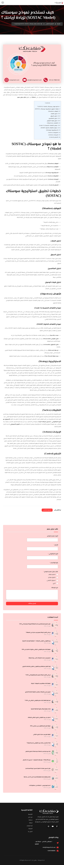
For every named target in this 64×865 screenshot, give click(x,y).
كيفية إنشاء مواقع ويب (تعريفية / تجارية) (40, 683)
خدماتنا (30, 820)
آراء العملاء (29, 826)
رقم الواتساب (54, 563)
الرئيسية (30, 814)
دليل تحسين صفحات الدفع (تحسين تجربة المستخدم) (38, 768)
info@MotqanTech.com (49, 847)
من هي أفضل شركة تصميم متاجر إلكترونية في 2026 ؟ (37, 675)
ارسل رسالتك (32, 603)
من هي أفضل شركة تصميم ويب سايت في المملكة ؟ (38, 632)
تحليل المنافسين (54, 118)
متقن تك (34, 860)
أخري (54, 583)
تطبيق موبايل (52, 577)
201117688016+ (51, 851)
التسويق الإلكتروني (47, 510)
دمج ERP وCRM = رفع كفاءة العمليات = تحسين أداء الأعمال (36, 760)
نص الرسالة (55, 587)
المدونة (30, 829)
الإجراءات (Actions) (54, 135)
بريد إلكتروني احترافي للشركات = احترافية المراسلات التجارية (36, 641)
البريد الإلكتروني (53, 554)
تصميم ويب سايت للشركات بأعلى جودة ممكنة (39, 658)
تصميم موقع (52, 575)
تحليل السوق (55, 116)
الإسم (56, 545)
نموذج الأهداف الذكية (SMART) (50, 128)
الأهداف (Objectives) (53, 123)
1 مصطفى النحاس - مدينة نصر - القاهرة (43, 843)
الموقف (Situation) (54, 111)
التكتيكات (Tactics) (54, 133)
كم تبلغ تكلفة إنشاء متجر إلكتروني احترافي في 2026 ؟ (37, 700)
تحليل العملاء (55, 114)
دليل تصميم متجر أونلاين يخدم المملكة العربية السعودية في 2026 (34, 624)
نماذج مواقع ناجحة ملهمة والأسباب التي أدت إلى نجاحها (37, 777)
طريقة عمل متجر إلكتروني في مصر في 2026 (40, 726)
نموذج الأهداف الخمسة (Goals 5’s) (49, 125)
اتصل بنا (30, 832)
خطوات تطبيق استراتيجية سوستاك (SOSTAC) (47, 109)
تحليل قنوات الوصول (53, 121)
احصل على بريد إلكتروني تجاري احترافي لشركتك (39, 717)
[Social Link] (56, 826)
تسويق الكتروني (51, 580)
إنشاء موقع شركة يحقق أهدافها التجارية (40, 709)
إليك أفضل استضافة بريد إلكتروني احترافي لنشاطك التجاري (36, 666)
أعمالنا (30, 823)
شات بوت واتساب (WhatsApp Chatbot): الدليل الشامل (38, 751)
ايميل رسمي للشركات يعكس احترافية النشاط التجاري (37, 692)
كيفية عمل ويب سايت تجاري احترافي (41, 734)
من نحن (30, 817)
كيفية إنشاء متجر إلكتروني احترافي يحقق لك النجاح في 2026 (36, 649)
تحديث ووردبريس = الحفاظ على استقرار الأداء (39, 785)
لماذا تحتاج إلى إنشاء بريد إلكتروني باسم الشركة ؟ (38, 743)
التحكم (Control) (54, 137)
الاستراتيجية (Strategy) (53, 130)
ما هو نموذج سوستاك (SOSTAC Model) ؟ (48, 107)
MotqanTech (41, 860)
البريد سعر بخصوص (52, 536)
